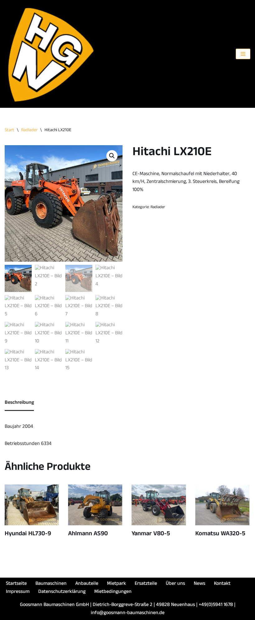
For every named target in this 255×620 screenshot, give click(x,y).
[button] (112, 155)
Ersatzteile (146, 584)
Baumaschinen (51, 584)
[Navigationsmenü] (243, 54)
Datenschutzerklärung (62, 592)
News (199, 584)
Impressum (18, 592)
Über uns (175, 584)
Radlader (29, 130)
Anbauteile (86, 584)
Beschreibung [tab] (19, 403)
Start (9, 130)
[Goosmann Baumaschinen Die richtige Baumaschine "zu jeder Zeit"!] (51, 53)
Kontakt (222, 584)
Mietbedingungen (113, 592)
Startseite (16, 584)
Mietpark (116, 584)
